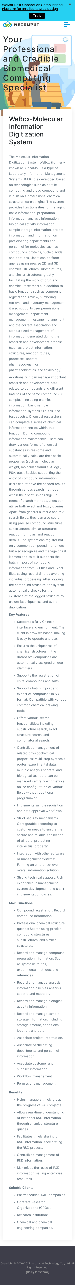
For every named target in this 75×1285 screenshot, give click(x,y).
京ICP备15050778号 (37, 1272)
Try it (37, 15)
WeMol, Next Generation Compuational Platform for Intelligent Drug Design (32, 7)
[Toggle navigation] (66, 24)
